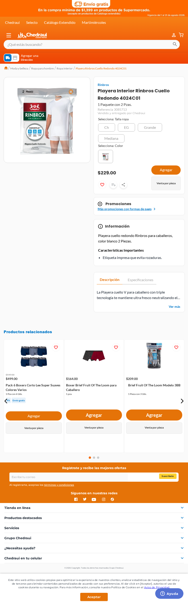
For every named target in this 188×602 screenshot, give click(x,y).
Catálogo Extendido (59, 22)
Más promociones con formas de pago (125, 209)
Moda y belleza (19, 68)
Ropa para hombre (42, 68)
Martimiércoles (94, 22)
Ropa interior (65, 68)
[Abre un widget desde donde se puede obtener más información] (169, 594)
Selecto (32, 22)
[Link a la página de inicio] (6, 68)
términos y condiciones (59, 485)
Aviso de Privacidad (156, 587)
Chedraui (12, 22)
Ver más (174, 306)
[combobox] (92, 44)
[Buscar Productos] (175, 44)
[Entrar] (171, 35)
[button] (9, 35)
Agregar (34, 416)
